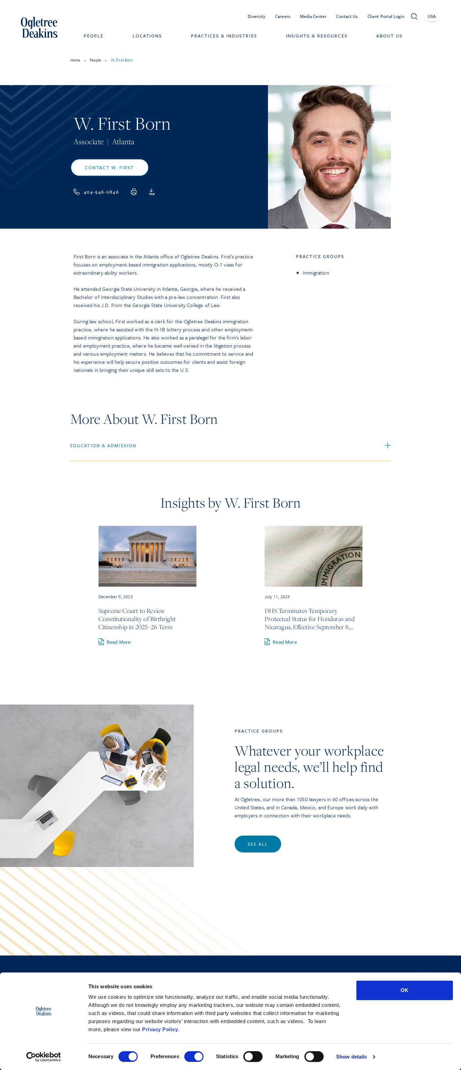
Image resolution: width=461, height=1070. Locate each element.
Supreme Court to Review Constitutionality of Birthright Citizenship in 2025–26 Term (137, 619)
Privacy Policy (160, 1029)
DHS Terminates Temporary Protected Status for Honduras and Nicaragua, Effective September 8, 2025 (310, 619)
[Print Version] (134, 191)
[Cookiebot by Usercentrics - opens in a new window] (43, 1057)
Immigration (316, 272)
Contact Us (347, 16)
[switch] (194, 1056)
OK (404, 990)
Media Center (313, 16)
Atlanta (123, 141)
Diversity (257, 16)
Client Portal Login (386, 16)
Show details (351, 1057)
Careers (283, 16)
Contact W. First (109, 167)
